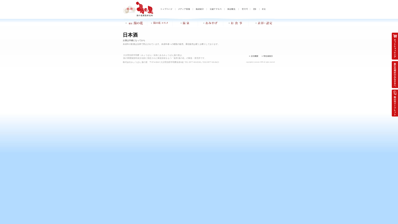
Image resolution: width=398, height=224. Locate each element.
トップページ (168, 9)
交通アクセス (215, 9)
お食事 (236, 23)
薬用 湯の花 (135, 23)
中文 (261, 9)
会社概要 (253, 56)
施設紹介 (200, 9)
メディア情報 (184, 9)
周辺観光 (231, 9)
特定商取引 (267, 56)
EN (252, 9)
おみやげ (210, 23)
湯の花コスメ (160, 23)
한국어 (243, 9)
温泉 (185, 23)
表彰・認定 (261, 23)
